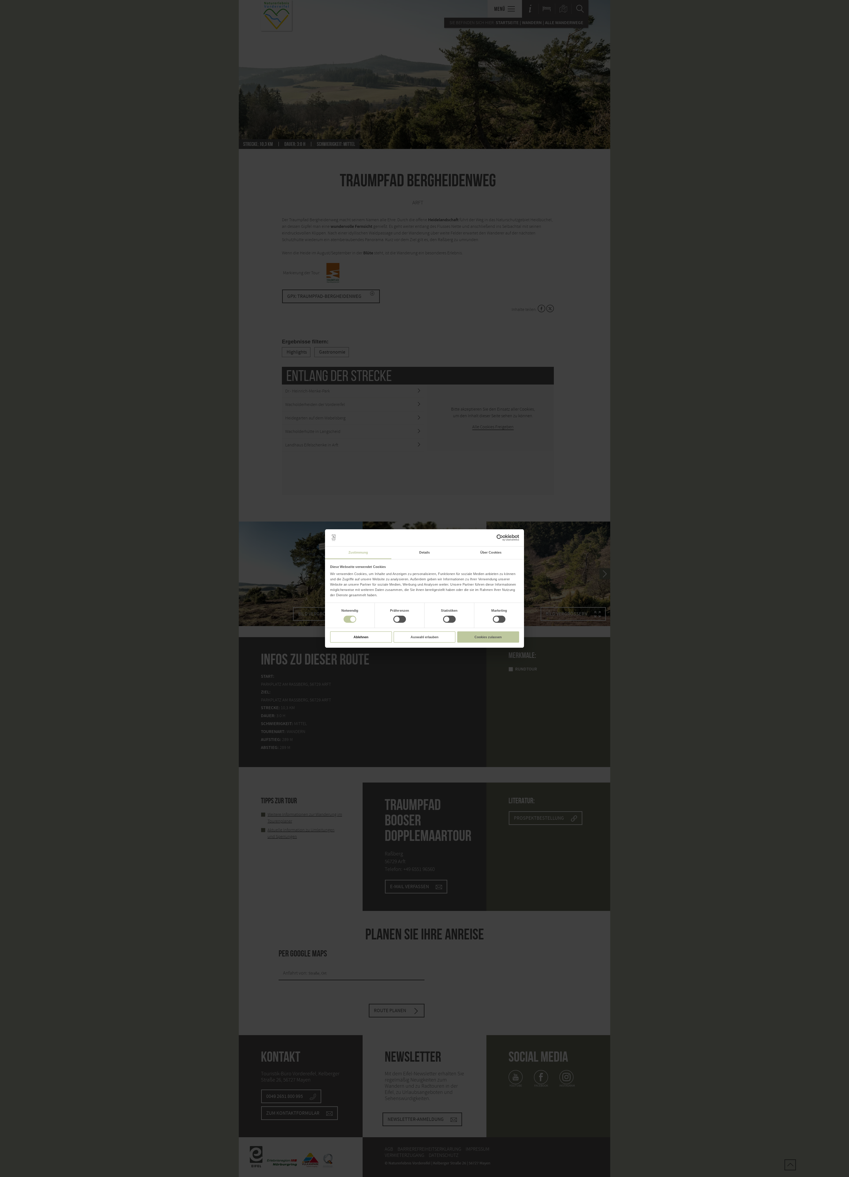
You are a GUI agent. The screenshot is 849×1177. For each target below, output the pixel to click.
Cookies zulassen (488, 637)
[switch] (399, 619)
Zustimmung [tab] (358, 552)
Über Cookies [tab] (490, 552)
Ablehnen (361, 637)
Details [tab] (424, 552)
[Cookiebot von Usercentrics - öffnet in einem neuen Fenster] (499, 537)
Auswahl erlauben (424, 637)
